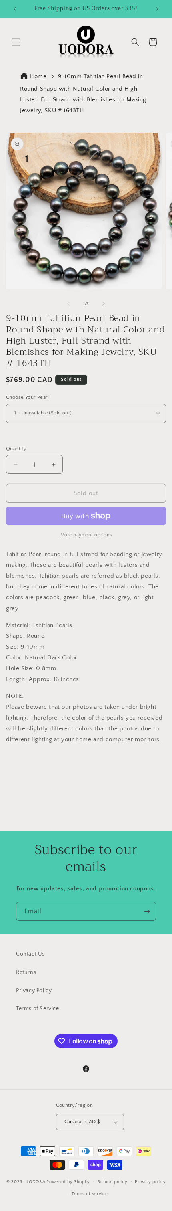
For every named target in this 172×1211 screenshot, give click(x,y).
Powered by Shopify (68, 1181)
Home (38, 76)
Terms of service (90, 1193)
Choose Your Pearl (27, 397)
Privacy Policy (34, 990)
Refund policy (113, 1181)
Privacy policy (150, 1181)
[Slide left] (68, 304)
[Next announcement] (157, 9)
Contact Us (30, 954)
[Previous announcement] (15, 9)
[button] (16, 42)
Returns (26, 972)
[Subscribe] (147, 911)
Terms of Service (37, 1008)
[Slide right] (103, 304)
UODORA (35, 1181)
